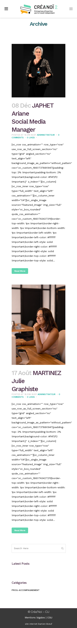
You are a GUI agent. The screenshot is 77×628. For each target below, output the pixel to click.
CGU (49, 617)
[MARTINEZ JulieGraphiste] (38, 325)
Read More (19, 271)
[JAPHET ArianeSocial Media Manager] (38, 70)
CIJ (47, 612)
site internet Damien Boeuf (38, 624)
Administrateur (46, 135)
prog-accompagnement (26, 590)
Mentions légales (35, 617)
